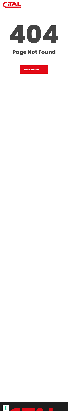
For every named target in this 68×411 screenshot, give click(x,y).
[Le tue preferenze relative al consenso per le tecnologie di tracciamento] (6, 408)
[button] (63, 5)
